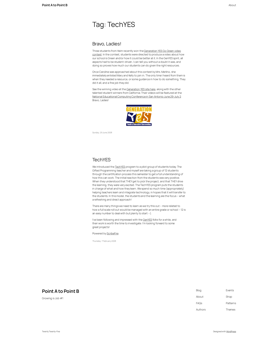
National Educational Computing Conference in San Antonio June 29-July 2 (136, 96)
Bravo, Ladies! (106, 43)
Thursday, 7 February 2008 (104, 241)
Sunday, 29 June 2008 (102, 132)
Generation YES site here (141, 89)
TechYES (101, 159)
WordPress (231, 331)
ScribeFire (112, 233)
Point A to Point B (54, 5)
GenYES (147, 219)
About (232, 5)
